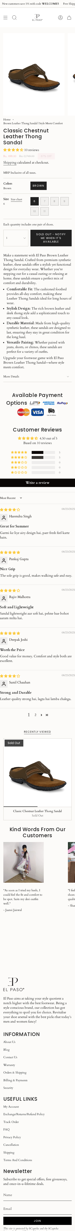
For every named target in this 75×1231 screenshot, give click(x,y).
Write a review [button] (37, 483)
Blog (6, 1050)
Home (7, 119)
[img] (10, 510)
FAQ (6, 1130)
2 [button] (35, 715)
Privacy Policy (12, 1137)
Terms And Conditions (17, 1160)
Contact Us (10, 1057)
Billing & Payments (15, 1080)
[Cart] (69, 17)
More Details (11, 376)
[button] (13, 150)
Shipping (9, 162)
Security (8, 1088)
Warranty (9, 1065)
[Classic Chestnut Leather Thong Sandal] (37, 773)
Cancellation (11, 1145)
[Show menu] (5, 17)
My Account (11, 1107)
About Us (9, 1042)
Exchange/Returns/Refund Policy (24, 1114)
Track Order (11, 1122)
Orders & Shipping (14, 1073)
